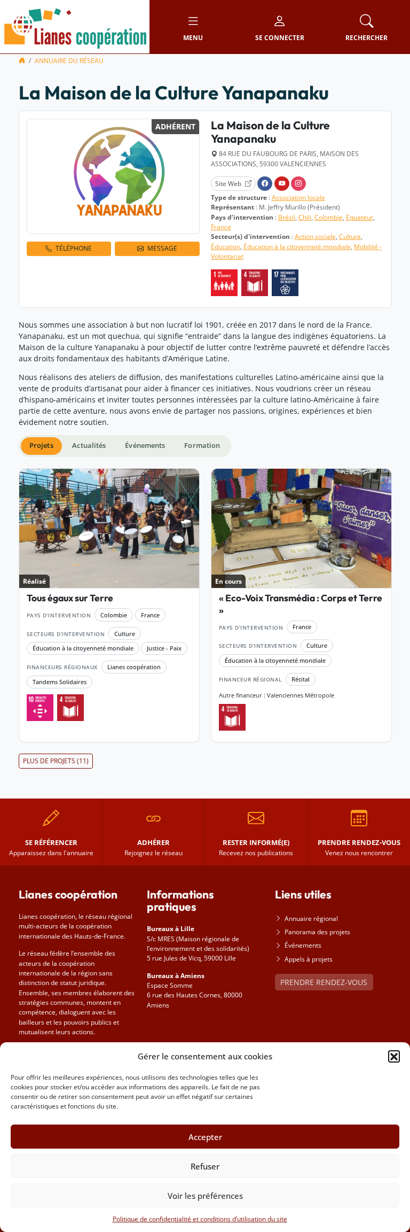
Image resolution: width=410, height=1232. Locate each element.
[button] (394, 1056)
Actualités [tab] (89, 445)
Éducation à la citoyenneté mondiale (297, 246)
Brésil (286, 217)
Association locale (298, 197)
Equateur (359, 217)
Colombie (328, 217)
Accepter (205, 1137)
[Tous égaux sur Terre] (109, 528)
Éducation (225, 246)
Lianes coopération (134, 667)
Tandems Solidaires (59, 682)
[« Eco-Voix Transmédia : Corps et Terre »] (301, 528)
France (221, 226)
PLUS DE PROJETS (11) (56, 760)
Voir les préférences (205, 1195)
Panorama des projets (317, 931)
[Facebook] (264, 183)
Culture (350, 236)
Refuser (205, 1166)
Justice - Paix (164, 648)
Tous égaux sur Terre (70, 598)
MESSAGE (162, 248)
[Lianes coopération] (74, 26)
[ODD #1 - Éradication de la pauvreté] (224, 282)
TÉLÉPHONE (74, 248)
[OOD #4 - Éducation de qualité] (254, 282)
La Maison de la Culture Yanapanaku (270, 131)
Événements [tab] (145, 445)
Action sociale (315, 236)
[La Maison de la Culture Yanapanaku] (113, 176)
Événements (303, 945)
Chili (304, 217)
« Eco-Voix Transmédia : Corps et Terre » (300, 604)
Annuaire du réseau (69, 60)
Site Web (228, 183)
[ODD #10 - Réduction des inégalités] (40, 707)
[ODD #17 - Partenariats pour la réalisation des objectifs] (285, 282)
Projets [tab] (41, 445)
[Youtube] (281, 183)
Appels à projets (309, 959)
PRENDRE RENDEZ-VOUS (323, 982)
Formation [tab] (202, 445)
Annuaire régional (311, 918)
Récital (300, 679)
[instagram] (298, 183)
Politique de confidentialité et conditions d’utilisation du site (200, 1218)
